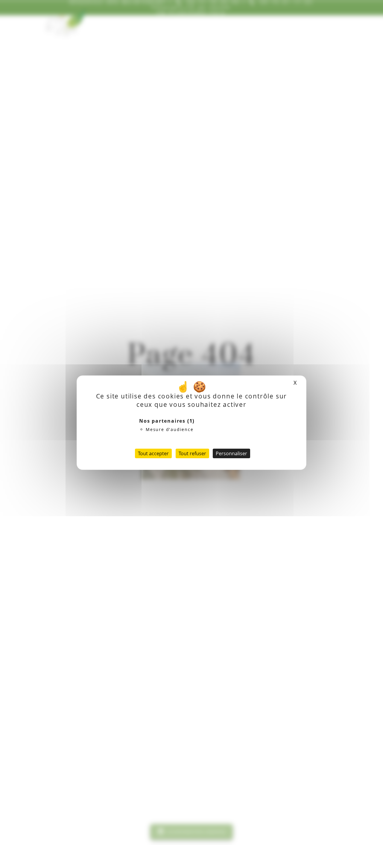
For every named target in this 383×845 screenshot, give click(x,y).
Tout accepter (153, 453)
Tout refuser (192, 453)
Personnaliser (231, 453)
